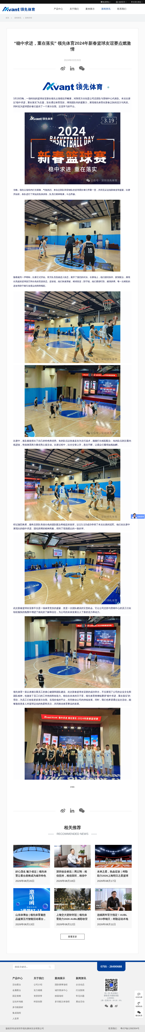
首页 (7, 18)
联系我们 (121, 9)
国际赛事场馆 (61, 984)
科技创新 (38, 1001)
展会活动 (80, 1001)
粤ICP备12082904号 (129, 1028)
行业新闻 (80, 990)
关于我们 (74, 9)
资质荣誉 (38, 996)
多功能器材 (17, 1007)
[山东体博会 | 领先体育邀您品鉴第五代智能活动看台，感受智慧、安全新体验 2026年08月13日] (31, 899)
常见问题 (80, 996)
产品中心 (17, 978)
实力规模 (38, 990)
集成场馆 (16, 1013)
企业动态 (80, 984)
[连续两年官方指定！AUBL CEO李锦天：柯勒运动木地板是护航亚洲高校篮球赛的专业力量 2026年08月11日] (113, 899)
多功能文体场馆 (62, 1001)
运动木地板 (17, 1001)
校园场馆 (59, 996)
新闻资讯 (105, 9)
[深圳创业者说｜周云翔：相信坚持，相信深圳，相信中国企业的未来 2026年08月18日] (72, 856)
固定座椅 (16, 996)
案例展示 (90, 9)
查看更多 (72, 936)
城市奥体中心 (61, 990)
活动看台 (16, 984)
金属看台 (16, 990)
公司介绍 (38, 984)
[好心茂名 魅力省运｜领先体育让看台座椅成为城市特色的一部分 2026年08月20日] (31, 856)
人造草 (15, 1018)
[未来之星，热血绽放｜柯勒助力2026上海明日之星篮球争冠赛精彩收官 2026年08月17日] (113, 856)
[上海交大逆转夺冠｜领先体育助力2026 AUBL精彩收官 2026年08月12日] (72, 899)
